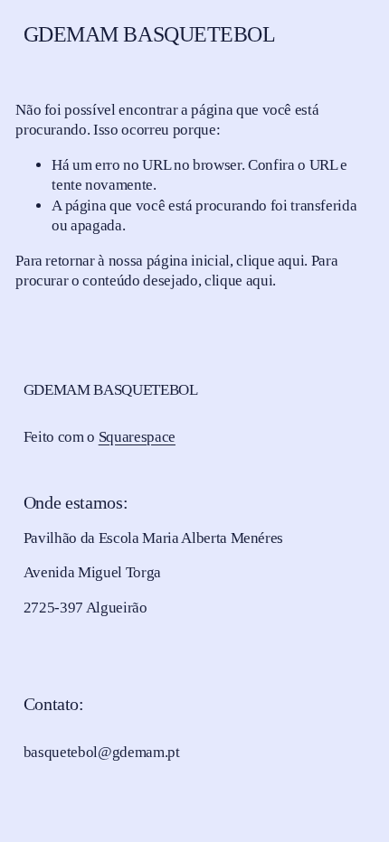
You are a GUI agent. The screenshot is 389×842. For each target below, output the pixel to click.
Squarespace (137, 436)
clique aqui (270, 260)
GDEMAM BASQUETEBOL (150, 34)
